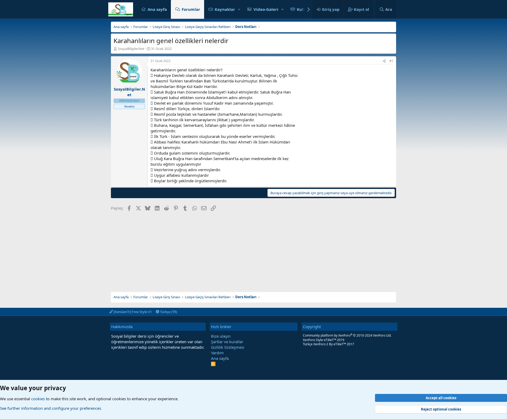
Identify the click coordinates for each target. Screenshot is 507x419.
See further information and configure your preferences (50, 408)
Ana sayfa (157, 9)
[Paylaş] (384, 61)
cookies (38, 398)
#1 (391, 61)
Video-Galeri (265, 9)
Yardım (217, 352)
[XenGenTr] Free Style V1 (132, 311)
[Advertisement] (253, 250)
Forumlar (191, 9)
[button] (239, 9)
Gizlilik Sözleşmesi (227, 347)
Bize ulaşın (221, 336)
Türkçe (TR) (168, 311)
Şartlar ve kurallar (227, 341)
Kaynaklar (225, 9)
